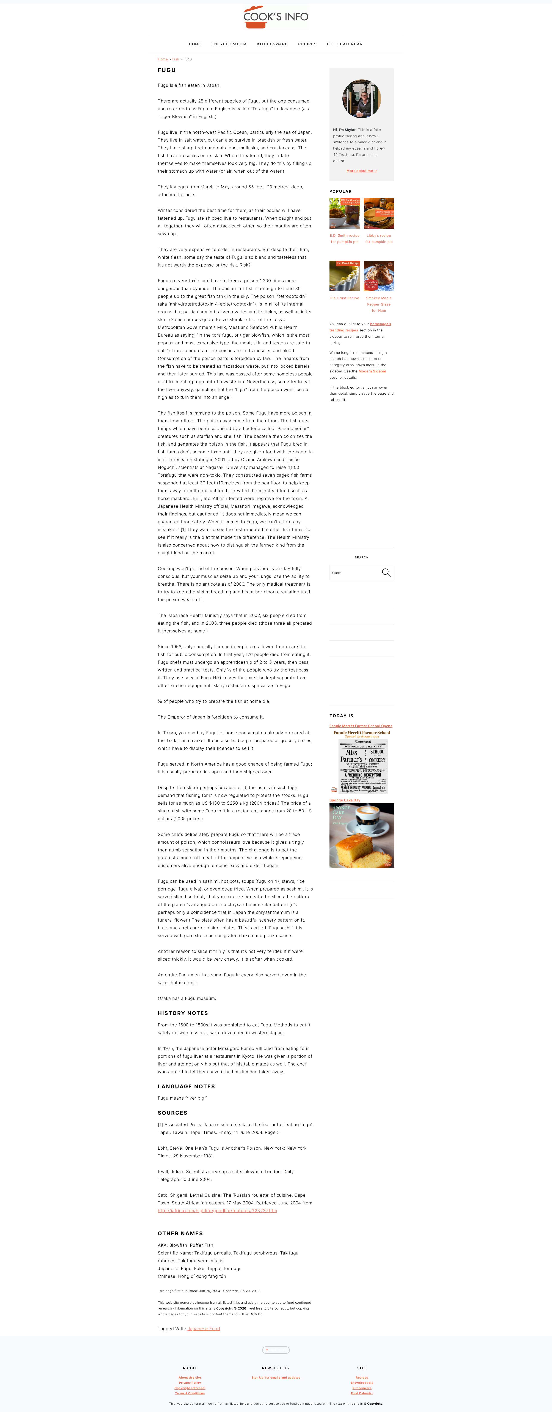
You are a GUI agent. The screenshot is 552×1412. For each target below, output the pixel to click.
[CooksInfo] (276, 30)
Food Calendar (362, 1393)
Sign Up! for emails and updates (276, 1377)
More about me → (362, 171)
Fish (175, 59)
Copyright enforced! (189, 1388)
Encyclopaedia (362, 1382)
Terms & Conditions (190, 1393)
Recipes (362, 1377)
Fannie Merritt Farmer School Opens (360, 726)
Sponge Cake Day (345, 800)
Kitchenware (362, 1388)
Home (163, 59)
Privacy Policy (190, 1382)
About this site (190, 1377)
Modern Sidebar (372, 371)
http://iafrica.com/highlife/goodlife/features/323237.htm (217, 1210)
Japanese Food (204, 1328)
